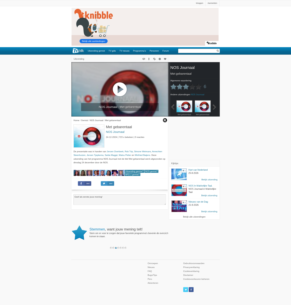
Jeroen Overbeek (115, 151)
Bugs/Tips (152, 275)
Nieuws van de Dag (198, 201)
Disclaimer (188, 275)
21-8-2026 (194, 205)
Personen (154, 51)
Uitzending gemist (96, 51)
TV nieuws (124, 51)
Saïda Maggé (111, 155)
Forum (165, 51)
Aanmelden (212, 3)
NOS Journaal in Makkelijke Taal (202, 190)
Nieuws (151, 267)
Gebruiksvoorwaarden (193, 263)
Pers (150, 279)
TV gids (112, 51)
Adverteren (153, 283)
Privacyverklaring (191, 267)
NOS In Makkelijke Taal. (200, 185)
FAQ (150, 271)
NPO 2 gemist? (132, 174)
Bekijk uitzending (209, 179)
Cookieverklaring (191, 271)
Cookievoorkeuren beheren (196, 279)
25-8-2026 (193, 173)
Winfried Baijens (142, 155)
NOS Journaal (115, 131)
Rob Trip (129, 151)
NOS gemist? (151, 171)
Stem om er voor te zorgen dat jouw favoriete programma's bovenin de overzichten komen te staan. (130, 232)
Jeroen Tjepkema (95, 155)
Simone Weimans (142, 151)
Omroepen (153, 263)
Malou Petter (125, 155)
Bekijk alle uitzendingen (194, 217)
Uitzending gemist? (134, 171)
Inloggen (199, 3)
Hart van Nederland (198, 170)
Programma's (139, 51)
